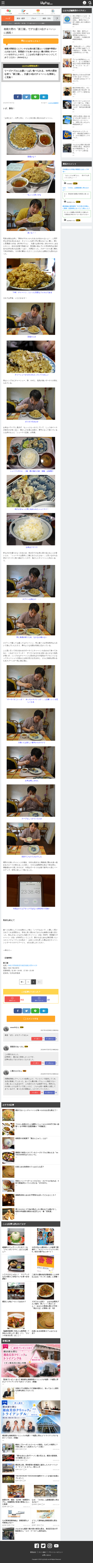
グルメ (33, 18)
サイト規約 (42, 1552)
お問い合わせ (46, 1555)
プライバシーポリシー (55, 1552)
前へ (22, 982)
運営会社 (33, 1552)
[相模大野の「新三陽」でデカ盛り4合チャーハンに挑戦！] (44, 96)
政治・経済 (21, 18)
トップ (7, 18)
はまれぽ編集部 (53, 103)
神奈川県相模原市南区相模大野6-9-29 (22, 965)
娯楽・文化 (47, 18)
